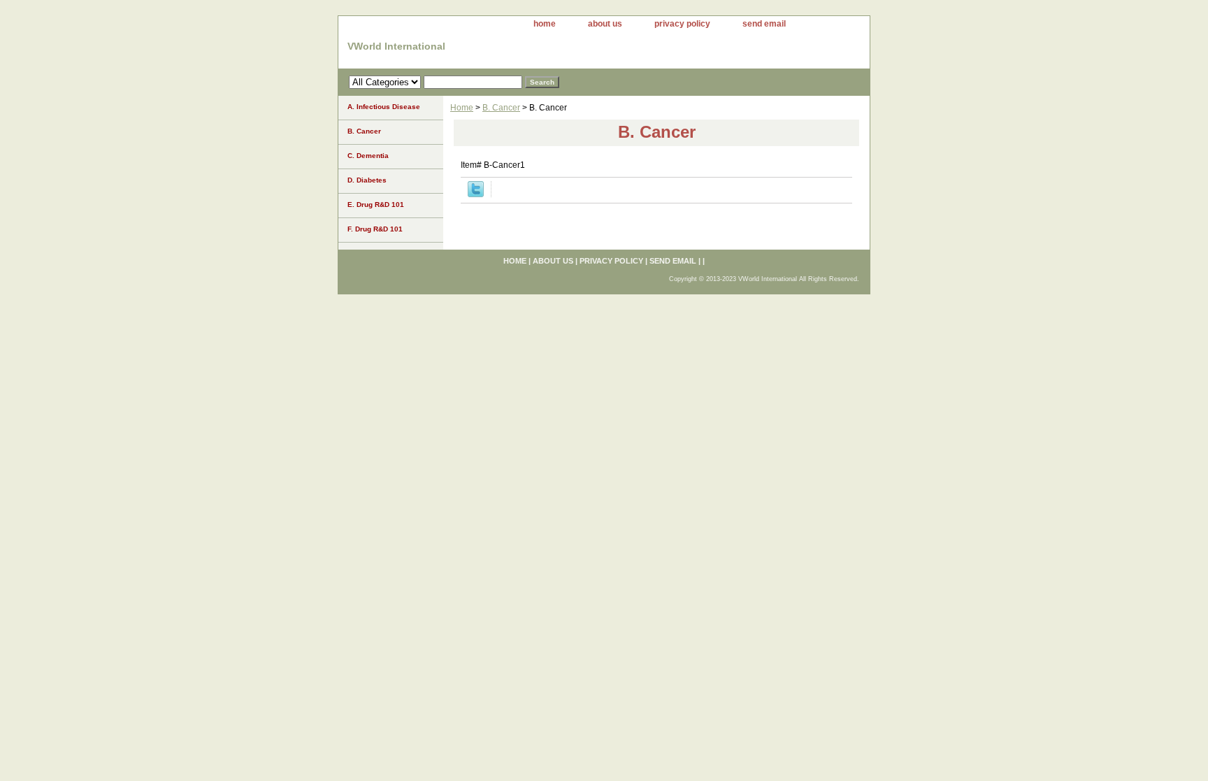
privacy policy (682, 24)
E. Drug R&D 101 (375, 204)
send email (764, 24)
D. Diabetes (367, 180)
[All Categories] (435, 81)
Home (461, 108)
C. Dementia (368, 155)
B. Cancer (501, 108)
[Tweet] (476, 194)
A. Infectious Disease (383, 106)
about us (605, 24)
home (544, 24)
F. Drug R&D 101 (375, 229)
